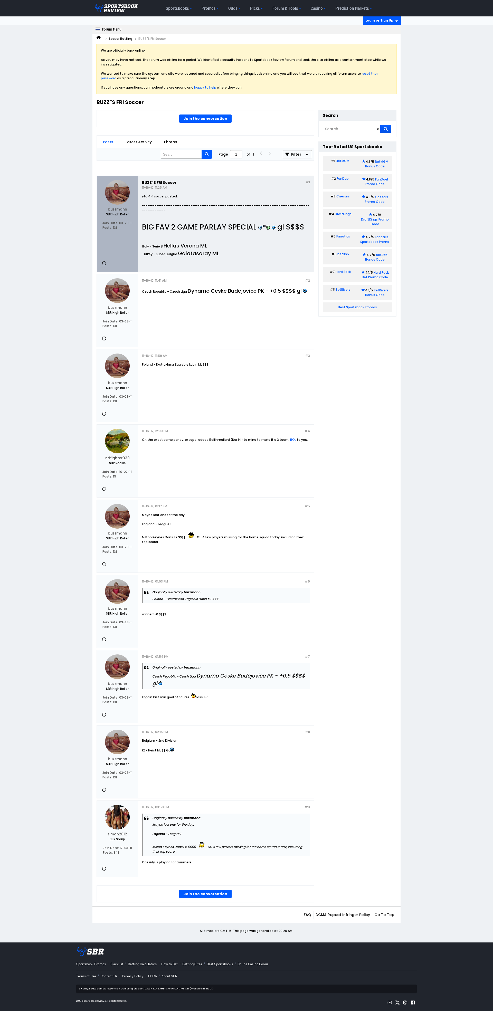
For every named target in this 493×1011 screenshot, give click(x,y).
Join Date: (110, 223)
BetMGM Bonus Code (376, 163)
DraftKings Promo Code (375, 221)
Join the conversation (205, 118)
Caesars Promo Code (376, 199)
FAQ (307, 914)
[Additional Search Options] (378, 129)
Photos (170, 142)
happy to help (205, 87)
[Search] (385, 129)
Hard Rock (343, 272)
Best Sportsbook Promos (357, 307)
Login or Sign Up (379, 20)
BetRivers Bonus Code (377, 292)
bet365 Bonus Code (376, 257)
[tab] (108, 142)
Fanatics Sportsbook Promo (374, 239)
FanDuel (343, 178)
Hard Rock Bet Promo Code (375, 274)
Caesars (343, 196)
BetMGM (342, 161)
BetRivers (343, 289)
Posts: (107, 227)
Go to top (384, 914)
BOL (293, 439)
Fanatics (343, 236)
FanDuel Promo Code (376, 181)
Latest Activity (139, 142)
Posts (108, 142)
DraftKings (343, 214)
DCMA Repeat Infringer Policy (343, 914)
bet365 (343, 254)
